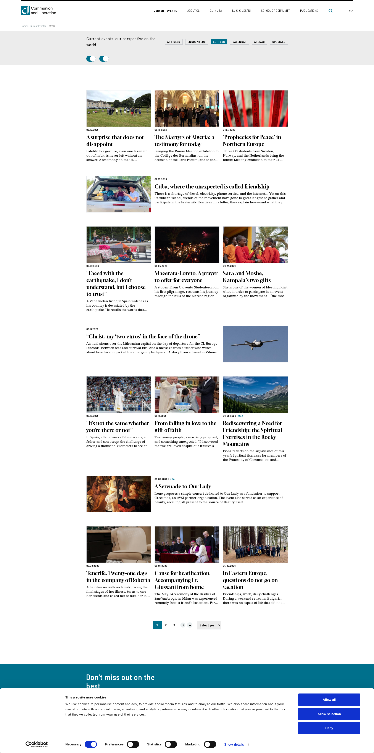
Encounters (197, 41)
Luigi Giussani (241, 10)
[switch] (133, 744)
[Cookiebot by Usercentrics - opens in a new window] (37, 744)
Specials (278, 41)
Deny (329, 728)
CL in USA (216, 10)
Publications (309, 10)
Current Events (165, 10)
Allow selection (329, 714)
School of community (275, 10)
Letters (219, 41)
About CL (193, 10)
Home (25, 25)
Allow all (329, 700)
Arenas (259, 41)
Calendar (239, 41)
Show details (234, 744)
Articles (173, 41)
